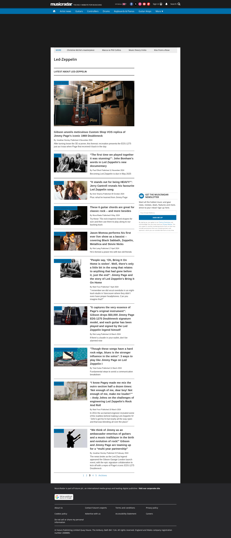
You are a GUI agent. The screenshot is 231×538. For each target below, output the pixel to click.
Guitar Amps (145, 11)
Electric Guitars (61, 83)
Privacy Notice (167, 224)
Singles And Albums (62, 261)
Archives (103, 475)
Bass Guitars (60, 234)
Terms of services (165, 222)
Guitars (79, 11)
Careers (149, 513)
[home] (54, 11)
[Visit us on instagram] (140, 4)
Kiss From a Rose (162, 50)
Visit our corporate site (149, 488)
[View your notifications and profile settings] (166, 4)
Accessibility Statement (126, 513)
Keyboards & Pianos (124, 11)
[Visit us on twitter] (135, 4)
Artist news (65, 11)
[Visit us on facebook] (131, 4)
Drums (106, 11)
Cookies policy (61, 513)
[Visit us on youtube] (144, 4)
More (158, 11)
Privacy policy (152, 508)
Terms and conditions (125, 508)
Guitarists (59, 183)
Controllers (93, 11)
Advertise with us (93, 513)
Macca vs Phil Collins (111, 50)
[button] (175, 4)
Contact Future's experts (96, 508)
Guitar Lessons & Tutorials (65, 208)
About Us (59, 508)
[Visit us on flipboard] (148, 4)
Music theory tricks (137, 50)
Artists (57, 156)
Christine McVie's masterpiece (80, 50)
